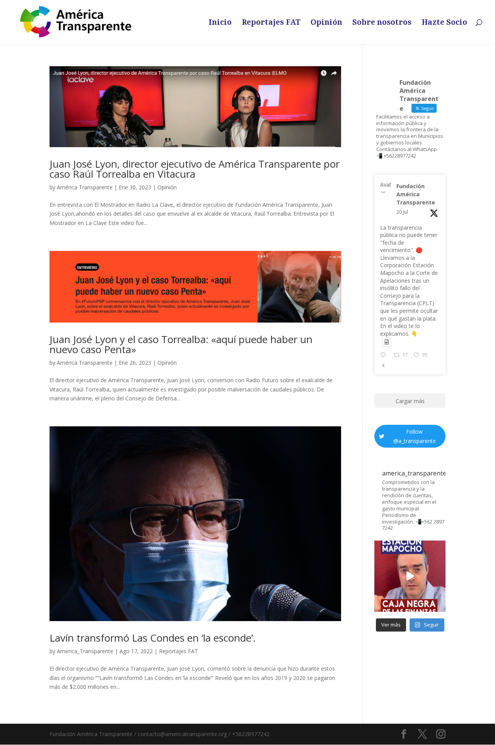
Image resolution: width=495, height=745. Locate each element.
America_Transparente (85, 651)
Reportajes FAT (271, 23)
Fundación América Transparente (415, 194)
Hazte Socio (444, 23)
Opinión (326, 23)
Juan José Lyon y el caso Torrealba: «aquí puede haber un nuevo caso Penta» (181, 344)
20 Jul (402, 212)
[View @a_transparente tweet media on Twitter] (386, 342)
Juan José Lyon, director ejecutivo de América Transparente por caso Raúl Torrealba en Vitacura (195, 169)
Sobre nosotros (381, 23)
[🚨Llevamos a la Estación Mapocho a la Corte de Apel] (410, 576)
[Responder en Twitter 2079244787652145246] (384, 355)
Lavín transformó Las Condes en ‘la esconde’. (153, 638)
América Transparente (85, 187)
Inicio (220, 23)
